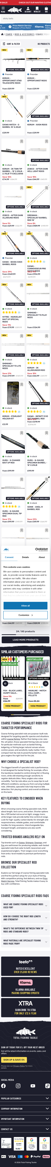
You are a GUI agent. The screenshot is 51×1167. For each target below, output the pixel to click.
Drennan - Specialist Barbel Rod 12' (37, 217)
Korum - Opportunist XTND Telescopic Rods (12, 80)
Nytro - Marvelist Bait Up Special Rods (12, 319)
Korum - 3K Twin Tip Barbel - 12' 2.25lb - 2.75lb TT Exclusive (13, 171)
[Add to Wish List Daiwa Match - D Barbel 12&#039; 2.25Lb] (21, 97)
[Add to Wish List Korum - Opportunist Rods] (46, 50)
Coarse (9, 34)
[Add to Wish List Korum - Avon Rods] (46, 97)
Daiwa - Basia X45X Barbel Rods (12, 263)
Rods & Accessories (24, 34)
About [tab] (42, 557)
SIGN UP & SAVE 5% (14, 1059)
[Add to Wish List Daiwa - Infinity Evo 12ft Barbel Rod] (46, 384)
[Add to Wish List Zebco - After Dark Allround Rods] (21, 188)
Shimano (30, 842)
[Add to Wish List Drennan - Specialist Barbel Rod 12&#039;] (46, 188)
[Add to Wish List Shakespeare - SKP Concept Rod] (21, 530)
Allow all (25, 605)
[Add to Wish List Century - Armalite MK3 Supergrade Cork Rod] (46, 530)
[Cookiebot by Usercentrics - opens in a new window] (36, 549)
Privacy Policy (19, 1066)
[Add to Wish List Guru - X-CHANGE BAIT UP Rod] (21, 433)
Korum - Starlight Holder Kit (12, 417)
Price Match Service (14, 25)
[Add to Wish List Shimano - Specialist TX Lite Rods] (21, 336)
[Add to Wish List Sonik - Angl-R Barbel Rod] (46, 479)
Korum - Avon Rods (37, 124)
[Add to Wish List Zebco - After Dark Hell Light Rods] (46, 141)
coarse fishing (13, 739)
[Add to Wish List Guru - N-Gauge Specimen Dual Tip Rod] (21, 479)
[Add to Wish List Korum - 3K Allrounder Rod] (46, 336)
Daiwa (22, 842)
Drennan (38, 842)
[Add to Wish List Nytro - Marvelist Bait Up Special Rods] (21, 285)
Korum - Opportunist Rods (37, 79)
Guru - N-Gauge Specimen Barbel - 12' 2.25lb (37, 462)
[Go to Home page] (15, 10)
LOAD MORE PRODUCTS (25, 639)
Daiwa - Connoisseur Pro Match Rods (36, 268)
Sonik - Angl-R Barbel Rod (35, 508)
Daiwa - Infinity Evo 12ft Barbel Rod (37, 417)
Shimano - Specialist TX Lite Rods (11, 366)
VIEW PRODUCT (13, 706)
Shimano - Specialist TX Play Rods (37, 315)
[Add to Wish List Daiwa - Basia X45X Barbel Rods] (21, 234)
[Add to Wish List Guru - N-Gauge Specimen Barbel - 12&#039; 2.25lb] (46, 433)
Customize (24, 615)
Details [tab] (25, 557)
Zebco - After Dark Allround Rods (12, 216)
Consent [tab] (9, 557)
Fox (3, 845)
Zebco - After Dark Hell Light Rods (37, 170)
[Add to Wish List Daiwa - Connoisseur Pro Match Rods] (46, 234)
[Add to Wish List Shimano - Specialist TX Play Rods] (46, 285)
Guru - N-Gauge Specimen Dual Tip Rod (12, 513)
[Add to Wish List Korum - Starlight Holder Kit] (21, 384)
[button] (45, 683)
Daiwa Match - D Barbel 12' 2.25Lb (11, 125)
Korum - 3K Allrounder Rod (36, 369)
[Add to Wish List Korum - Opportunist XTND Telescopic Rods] (21, 50)
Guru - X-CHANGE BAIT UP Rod (11, 461)
